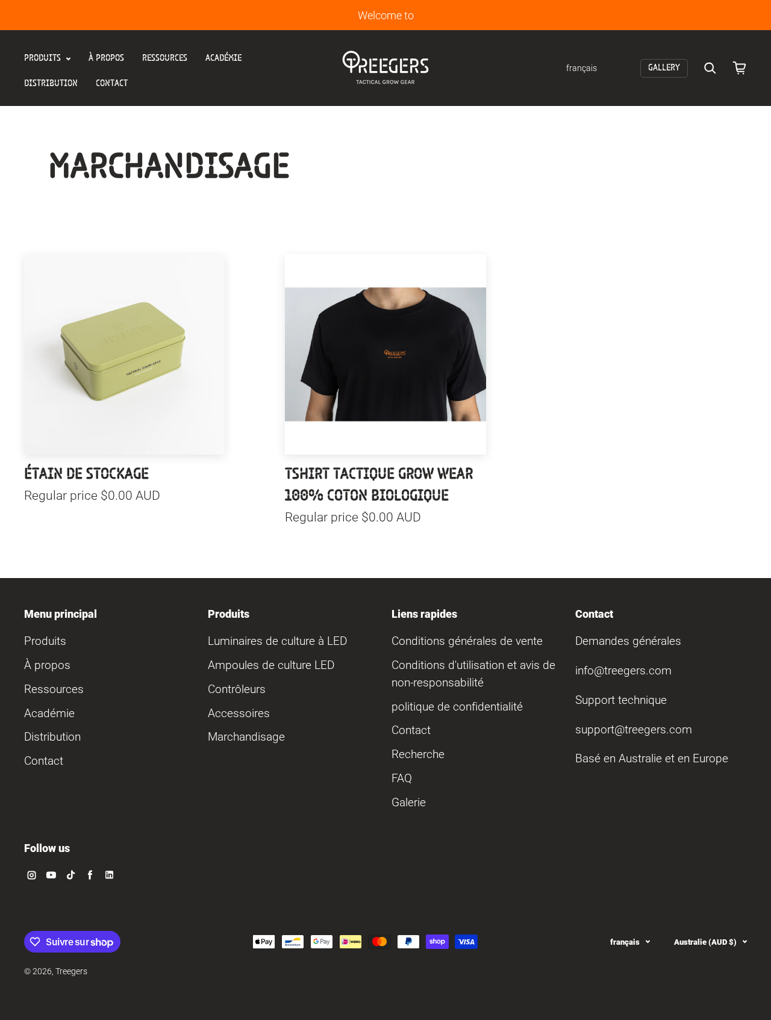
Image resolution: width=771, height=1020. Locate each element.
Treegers (71, 971)
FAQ (402, 778)
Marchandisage (246, 737)
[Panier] (739, 68)
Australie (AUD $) (705, 942)
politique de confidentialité (457, 707)
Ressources (164, 58)
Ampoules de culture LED (271, 665)
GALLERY (664, 68)
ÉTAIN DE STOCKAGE (86, 474)
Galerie (409, 802)
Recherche (418, 754)
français (625, 942)
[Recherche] (710, 68)
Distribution (51, 83)
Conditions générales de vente (467, 641)
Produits (43, 58)
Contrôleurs (237, 689)
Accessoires (239, 713)
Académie (223, 58)
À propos (106, 58)
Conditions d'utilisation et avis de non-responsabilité (473, 673)
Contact (112, 83)
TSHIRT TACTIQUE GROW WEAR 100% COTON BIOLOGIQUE (379, 485)
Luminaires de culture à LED (277, 641)
